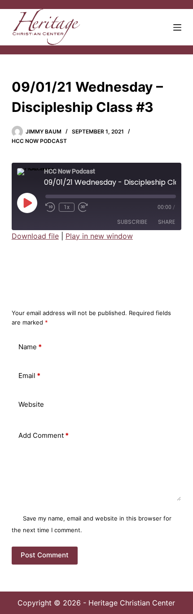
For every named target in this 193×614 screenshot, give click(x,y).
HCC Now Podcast (39, 141)
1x (67, 207)
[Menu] (177, 27)
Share (166, 222)
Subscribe (132, 222)
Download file (35, 235)
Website (31, 404)
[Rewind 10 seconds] (50, 207)
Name (30, 347)
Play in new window (99, 235)
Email (29, 375)
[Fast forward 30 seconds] (83, 207)
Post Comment (45, 555)
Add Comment (43, 435)
